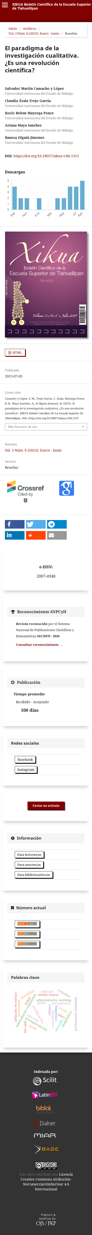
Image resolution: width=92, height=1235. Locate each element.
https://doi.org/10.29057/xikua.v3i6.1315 (46, 156)
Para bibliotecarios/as (33, 874)
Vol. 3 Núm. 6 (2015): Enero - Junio (34, 33)
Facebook (25, 759)
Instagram (25, 769)
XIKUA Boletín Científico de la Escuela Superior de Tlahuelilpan (51, 6)
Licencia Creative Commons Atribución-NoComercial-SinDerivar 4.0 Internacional (47, 1181)
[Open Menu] (5, 5)
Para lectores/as (29, 854)
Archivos (29, 28)
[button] (15, 524)
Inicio (13, 28)
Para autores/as (29, 864)
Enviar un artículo (46, 806)
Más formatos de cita (22, 427)
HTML (17, 352)
